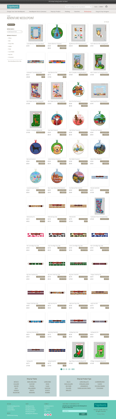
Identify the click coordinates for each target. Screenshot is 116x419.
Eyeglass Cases (84, 384)
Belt (9, 41)
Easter (16, 386)
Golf (16, 388)
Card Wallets (84, 382)
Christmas (88, 11)
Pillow (10, 38)
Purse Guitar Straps (84, 388)
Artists (16, 382)
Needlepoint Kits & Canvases (37, 11)
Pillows (68, 388)
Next (73, 369)
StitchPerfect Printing (12, 415)
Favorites (77, 11)
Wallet (10, 46)
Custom (31, 384)
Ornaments (84, 386)
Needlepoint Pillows (31, 410)
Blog (96, 7)
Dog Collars (68, 384)
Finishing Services (30, 411)
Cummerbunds (100, 382)
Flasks (100, 384)
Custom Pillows (11, 410)
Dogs (47, 384)
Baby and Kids (31, 382)
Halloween (31, 388)
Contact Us (47, 408)
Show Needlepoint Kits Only (14, 61)
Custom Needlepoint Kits (13, 406)
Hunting (47, 388)
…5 (69, 369)
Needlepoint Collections (32, 413)
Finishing (67, 11)
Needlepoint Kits (30, 406)
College (16, 384)
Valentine (16, 392)
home (8, 16)
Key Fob (10, 54)
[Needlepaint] (13, 7)
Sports (47, 390)
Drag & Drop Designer (102, 11)
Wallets (68, 390)
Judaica (16, 390)
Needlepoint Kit (41, 46)
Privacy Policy (100, 414)
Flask (10, 49)
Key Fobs (68, 386)
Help (45, 410)
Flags (47, 386)
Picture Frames (100, 386)
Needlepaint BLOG (49, 406)
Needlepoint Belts (30, 408)
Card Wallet (11, 52)
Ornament (11, 57)
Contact (101, 7)
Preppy (32, 390)
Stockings (99, 388)
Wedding (32, 392)
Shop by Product (55, 11)
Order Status (47, 411)
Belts (68, 382)
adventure (11, 24)
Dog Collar (11, 43)
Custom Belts (10, 408)
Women (47, 392)
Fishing (32, 386)
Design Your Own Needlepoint (16, 11)
